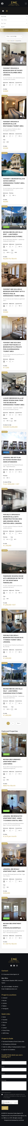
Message (4, 1080)
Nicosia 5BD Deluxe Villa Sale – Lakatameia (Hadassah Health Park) (12, 691)
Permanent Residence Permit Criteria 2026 (13, 1041)
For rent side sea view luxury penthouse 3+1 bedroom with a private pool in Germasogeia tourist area (12, 347)
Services (5, 1022)
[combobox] (14, 16)
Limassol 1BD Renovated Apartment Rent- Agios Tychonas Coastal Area (12, 818)
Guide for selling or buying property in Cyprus (14, 1047)
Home (4, 1017)
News (4, 1025)
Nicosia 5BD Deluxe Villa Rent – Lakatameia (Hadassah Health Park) (12, 234)
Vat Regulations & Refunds (9, 1044)
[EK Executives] (14, 5)
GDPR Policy (6, 1033)
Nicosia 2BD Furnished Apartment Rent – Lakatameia (11, 762)
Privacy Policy (6, 1030)
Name (3, 1060)
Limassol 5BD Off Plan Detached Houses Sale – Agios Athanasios (12, 460)
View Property (14, 61)
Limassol (5, 997)
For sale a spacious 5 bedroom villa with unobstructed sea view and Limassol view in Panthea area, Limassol (12, 519)
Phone (3, 1073)
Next (18, 723)
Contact (5, 1027)
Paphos (4, 1006)
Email (3, 1066)
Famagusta (5, 1008)
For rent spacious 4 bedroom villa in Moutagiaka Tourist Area (13, 124)
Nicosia (4, 1000)
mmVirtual (21, 1120)
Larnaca (5, 1003)
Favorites (5, 1019)
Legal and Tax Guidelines (9, 1049)
